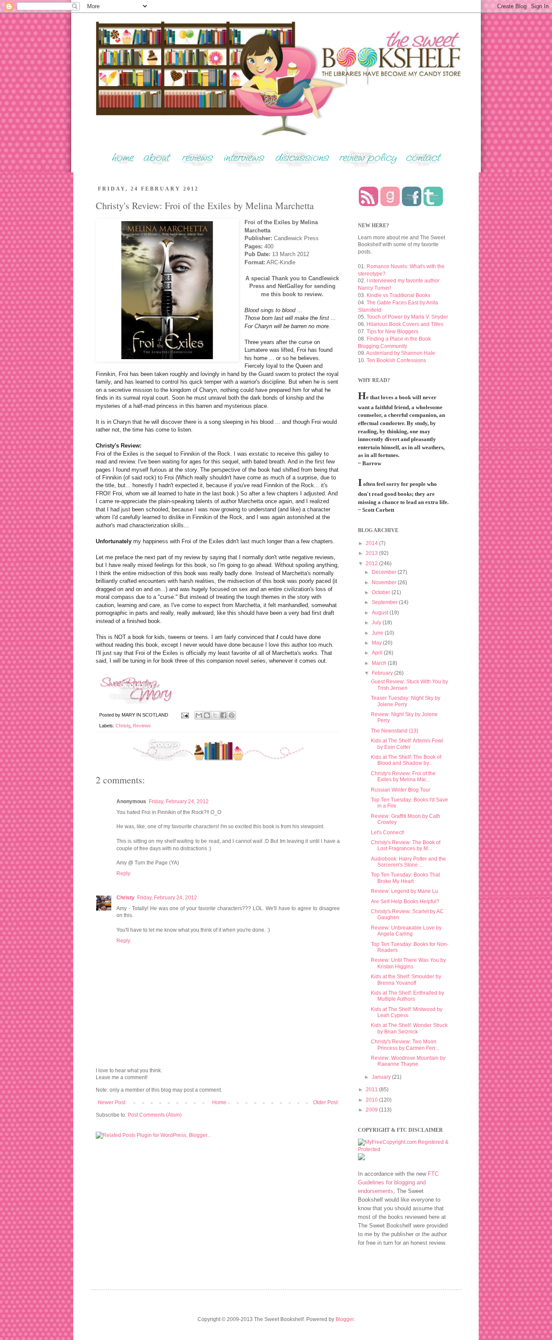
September (385, 602)
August (380, 613)
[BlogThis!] (207, 715)
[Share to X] (215, 715)
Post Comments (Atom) (155, 1115)
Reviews (142, 725)
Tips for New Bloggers (392, 332)
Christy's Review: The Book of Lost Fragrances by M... (405, 845)
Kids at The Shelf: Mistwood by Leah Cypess (406, 1012)
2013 (372, 553)
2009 (372, 1110)
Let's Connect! (387, 833)
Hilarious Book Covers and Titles (405, 324)
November (385, 582)
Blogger (345, 1319)
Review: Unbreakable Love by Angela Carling (406, 931)
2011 (372, 1089)
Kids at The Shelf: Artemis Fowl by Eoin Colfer (407, 744)
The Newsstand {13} (394, 731)
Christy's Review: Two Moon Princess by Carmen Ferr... (405, 1045)
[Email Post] (184, 714)
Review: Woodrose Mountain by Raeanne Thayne (408, 1061)
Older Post (325, 1102)
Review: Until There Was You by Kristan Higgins (408, 963)
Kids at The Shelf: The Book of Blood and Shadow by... (406, 760)
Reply (123, 873)
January (382, 1077)
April (378, 653)
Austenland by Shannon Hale (400, 353)
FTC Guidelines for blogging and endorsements (398, 1182)
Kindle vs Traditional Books (398, 295)
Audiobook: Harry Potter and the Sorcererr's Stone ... (408, 862)
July (377, 623)
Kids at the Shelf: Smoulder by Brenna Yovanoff (406, 980)
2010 (372, 1100)
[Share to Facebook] (223, 715)
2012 (372, 563)
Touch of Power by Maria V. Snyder (407, 317)
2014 (372, 543)
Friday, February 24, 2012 (179, 801)
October (382, 592)
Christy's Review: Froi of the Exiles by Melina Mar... (403, 776)
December (385, 572)
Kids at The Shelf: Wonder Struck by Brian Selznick (409, 1028)
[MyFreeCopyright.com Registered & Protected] (403, 1149)
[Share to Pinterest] (231, 715)
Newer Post (111, 1102)
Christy (123, 725)
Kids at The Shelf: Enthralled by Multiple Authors (407, 996)
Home (219, 1102)
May (377, 643)
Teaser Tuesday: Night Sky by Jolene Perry (405, 701)
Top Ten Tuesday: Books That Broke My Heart (405, 878)
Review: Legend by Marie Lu (404, 891)
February (383, 673)
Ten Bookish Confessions (396, 360)
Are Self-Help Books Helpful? (405, 902)
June (378, 633)
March (380, 663)
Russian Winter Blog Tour (400, 790)
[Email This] (198, 715)
